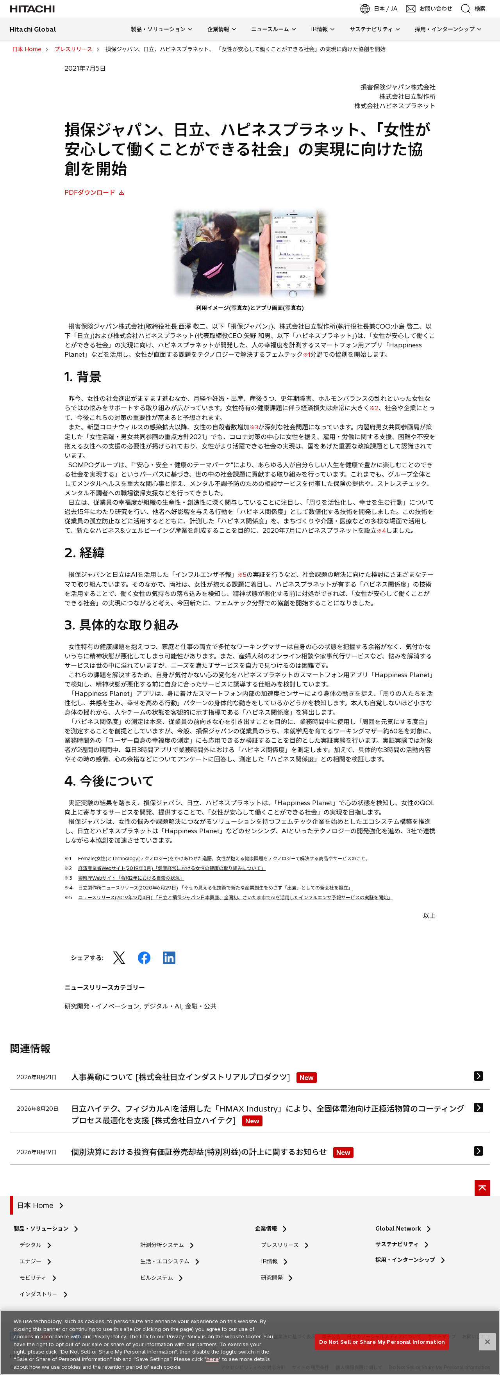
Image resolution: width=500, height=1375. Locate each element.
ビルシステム (156, 1277)
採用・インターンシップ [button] (445, 29)
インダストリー (39, 1294)
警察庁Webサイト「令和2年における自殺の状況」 (131, 878)
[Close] (487, 1341)
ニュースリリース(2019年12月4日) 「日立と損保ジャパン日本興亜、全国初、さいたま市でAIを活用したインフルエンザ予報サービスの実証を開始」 (235, 897)
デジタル (30, 1245)
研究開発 (274, 1278)
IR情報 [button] (319, 29)
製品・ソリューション (41, 1228)
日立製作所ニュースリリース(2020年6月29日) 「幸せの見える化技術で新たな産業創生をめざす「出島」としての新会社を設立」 (215, 888)
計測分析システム (162, 1245)
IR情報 (269, 1261)
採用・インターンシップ (405, 1259)
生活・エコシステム (164, 1261)
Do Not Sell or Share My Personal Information (382, 1341)
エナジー (30, 1261)
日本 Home (35, 1205)
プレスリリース (280, 1245)
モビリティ (33, 1277)
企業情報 (266, 1228)
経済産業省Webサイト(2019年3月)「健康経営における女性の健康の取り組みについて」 (172, 868)
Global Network (398, 1228)
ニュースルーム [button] (270, 29)
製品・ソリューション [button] (158, 29)
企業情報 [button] (218, 29)
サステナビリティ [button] (371, 29)
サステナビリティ (397, 1244)
